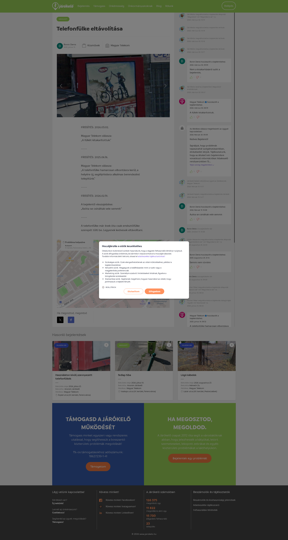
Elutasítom (134, 291)
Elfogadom (154, 291)
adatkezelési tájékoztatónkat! (151, 256)
